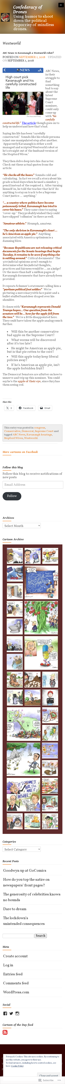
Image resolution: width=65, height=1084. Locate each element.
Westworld (30, 438)
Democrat (28, 431)
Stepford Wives (13, 438)
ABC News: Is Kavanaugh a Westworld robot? (28, 53)
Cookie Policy (17, 1066)
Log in (8, 965)
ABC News (19, 435)
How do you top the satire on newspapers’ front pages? (26, 882)
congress (39, 428)
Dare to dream (14, 909)
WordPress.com (16, 992)
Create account (15, 956)
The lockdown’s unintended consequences (24, 921)
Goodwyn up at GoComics (24, 870)
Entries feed (13, 974)
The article (29, 123)
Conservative (12, 431)
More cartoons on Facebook (20, 452)
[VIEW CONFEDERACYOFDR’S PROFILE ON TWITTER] (11, 1013)
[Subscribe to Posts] (5, 1032)
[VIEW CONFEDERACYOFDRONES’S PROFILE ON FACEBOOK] (5, 1013)
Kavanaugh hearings (39, 435)
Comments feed (16, 983)
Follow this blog (13, 467)
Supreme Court (44, 431)
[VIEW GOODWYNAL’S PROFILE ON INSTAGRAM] (17, 1013)
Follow (12, 496)
